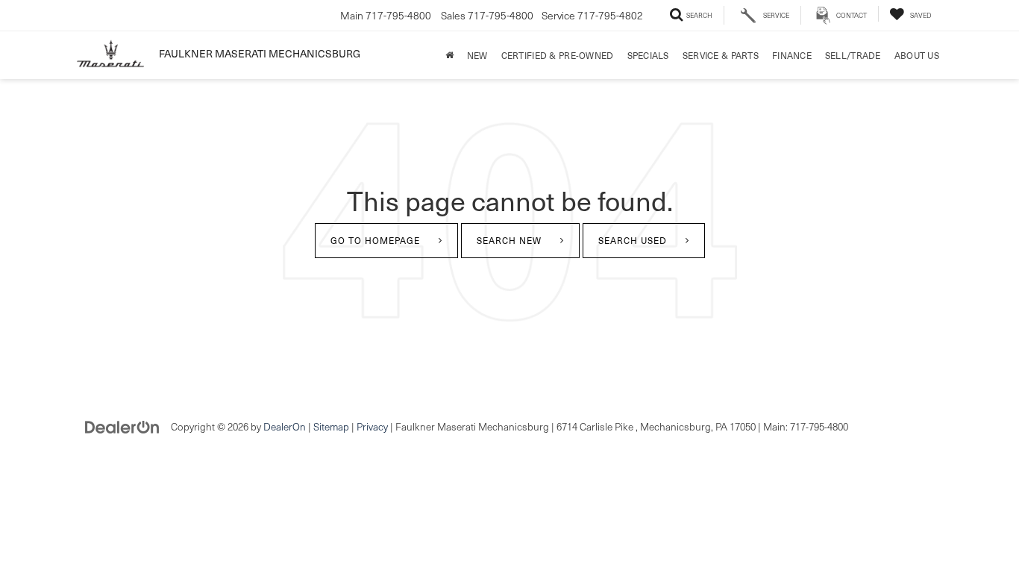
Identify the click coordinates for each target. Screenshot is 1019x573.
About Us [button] (916, 55)
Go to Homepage (375, 240)
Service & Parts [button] (721, 55)
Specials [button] (648, 55)
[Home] (449, 55)
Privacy (372, 426)
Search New (509, 240)
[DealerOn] (122, 425)
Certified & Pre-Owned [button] (557, 55)
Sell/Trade (853, 55)
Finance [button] (792, 55)
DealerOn (284, 426)
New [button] (477, 55)
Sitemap (331, 426)
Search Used (632, 240)
